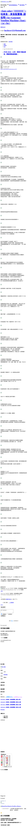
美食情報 (10, 41)
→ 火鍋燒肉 (11, 602)
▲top (2, 604)
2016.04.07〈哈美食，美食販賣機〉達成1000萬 (11, 702)
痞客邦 (7, 599)
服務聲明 (16, 810)
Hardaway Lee (3, 800)
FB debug (3, 709)
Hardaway (2, 803)
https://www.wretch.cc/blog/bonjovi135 (9, 69)
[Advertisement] (14, 736)
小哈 (2, 591)
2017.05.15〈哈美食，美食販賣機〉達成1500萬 (11, 704)
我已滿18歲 (3, 825)
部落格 (5, 45)
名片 (5, 46)
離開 (8, 825)
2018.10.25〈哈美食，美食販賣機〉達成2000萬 (11, 707)
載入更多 (3, 607)
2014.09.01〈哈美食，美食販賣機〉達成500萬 (10, 699)
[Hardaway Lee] (1, 802)
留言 (10, 599)
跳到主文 (3, 27)
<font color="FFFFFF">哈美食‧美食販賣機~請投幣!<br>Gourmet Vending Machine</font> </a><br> (13, 17)
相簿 (5, 44)
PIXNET (7, 808)
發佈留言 (3, 615)
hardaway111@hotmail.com (15, 30)
